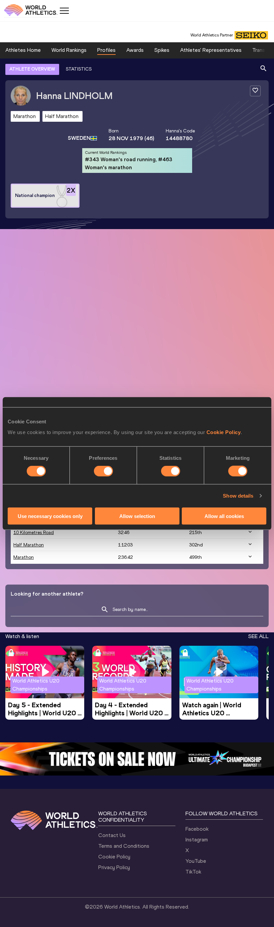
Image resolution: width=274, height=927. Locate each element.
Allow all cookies (224, 516)
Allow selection (137, 516)
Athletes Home (23, 50)
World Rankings (69, 50)
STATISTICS (79, 69)
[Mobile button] (64, 10)
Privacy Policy (114, 867)
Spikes (161, 50)
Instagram (196, 839)
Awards (135, 50)
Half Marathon (28, 545)
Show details (238, 496)
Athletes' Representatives (211, 50)
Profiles (106, 50)
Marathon (23, 557)
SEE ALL (258, 636)
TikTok (193, 871)
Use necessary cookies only (50, 516)
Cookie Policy (224, 432)
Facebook (197, 829)
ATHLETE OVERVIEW (32, 69)
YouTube (195, 861)
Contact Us (112, 835)
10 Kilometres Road (33, 532)
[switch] (103, 471)
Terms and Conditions (123, 846)
